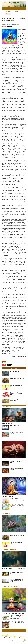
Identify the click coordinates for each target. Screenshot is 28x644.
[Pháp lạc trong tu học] (5, 427)
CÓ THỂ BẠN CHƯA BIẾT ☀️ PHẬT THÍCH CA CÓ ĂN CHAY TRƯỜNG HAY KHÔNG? (17, 617)
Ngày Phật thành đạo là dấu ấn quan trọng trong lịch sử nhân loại (17, 499)
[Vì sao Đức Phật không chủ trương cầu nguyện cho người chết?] (14, 559)
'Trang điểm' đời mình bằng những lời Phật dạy (13, 613)
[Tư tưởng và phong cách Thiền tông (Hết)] (5, 434)
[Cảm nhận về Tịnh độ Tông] (14, 449)
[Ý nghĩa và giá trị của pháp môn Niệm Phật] (5, 470)
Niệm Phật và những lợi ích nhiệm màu (17, 462)
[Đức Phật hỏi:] (5, 574)
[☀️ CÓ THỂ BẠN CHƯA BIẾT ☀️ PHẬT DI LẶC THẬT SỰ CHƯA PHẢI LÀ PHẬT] (5, 507)
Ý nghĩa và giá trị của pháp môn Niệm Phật (16, 469)
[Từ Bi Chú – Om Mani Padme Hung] (5, 388)
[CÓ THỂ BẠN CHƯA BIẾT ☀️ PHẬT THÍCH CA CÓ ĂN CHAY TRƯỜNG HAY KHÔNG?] (5, 617)
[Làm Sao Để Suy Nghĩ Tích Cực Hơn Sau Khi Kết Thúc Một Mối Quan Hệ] (5, 580)
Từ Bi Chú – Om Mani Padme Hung (16, 386)
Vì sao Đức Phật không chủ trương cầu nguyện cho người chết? (13, 569)
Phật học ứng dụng (10, 586)
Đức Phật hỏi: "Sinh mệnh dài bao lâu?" (17, 573)
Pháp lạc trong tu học (14, 425)
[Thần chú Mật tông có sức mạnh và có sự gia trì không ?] (5, 400)
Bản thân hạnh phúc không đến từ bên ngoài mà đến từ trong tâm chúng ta (17, 624)
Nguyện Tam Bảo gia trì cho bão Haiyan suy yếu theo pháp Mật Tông (16, 393)
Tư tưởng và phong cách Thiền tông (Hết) (16, 433)
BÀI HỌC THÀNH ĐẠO (8, 496)
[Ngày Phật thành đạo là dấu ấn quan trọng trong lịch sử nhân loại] (5, 501)
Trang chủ (8, 11)
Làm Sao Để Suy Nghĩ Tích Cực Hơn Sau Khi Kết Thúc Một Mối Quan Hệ (16, 580)
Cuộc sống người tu (7, 423)
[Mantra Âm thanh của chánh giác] (5, 381)
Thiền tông (8, 406)
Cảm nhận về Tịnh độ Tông (9, 459)
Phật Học (16, 11)
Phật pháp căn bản (10, 475)
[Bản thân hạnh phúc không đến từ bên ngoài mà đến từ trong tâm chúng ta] (5, 627)
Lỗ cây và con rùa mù (14, 371)
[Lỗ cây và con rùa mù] (5, 373)
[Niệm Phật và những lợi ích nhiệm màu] (5, 463)
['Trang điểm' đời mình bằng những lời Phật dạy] (14, 600)
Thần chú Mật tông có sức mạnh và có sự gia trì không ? (17, 399)
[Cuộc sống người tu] (14, 414)
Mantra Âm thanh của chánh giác (17, 378)
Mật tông (8, 13)
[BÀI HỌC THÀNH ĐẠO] (14, 486)
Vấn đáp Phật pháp (10, 549)
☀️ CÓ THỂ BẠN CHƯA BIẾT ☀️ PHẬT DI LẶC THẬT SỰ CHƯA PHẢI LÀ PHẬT (17, 507)
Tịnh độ (6, 440)
